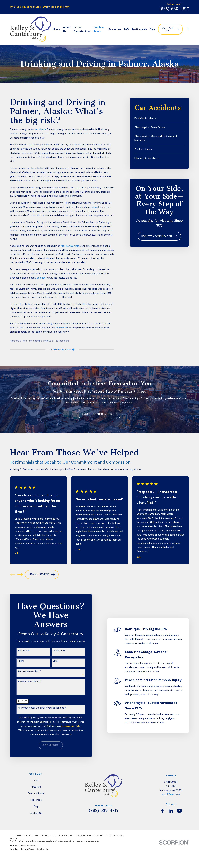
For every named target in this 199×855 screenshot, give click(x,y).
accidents (40, 129)
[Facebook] (162, 811)
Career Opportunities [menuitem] (82, 29)
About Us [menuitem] (66, 29)
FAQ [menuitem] (126, 29)
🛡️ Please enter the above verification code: (42, 707)
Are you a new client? (29, 671)
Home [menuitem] (56, 29)
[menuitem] (159, 118)
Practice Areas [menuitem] (99, 29)
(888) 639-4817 (174, 9)
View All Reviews (39, 574)
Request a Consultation (156, 236)
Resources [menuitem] (114, 29)
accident (94, 207)
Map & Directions (171, 794)
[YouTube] (179, 811)
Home (36, 780)
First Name (24, 650)
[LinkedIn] (171, 811)
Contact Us (167, 29)
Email (55, 660)
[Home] (30, 29)
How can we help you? (30, 681)
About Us (36, 786)
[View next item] (20, 574)
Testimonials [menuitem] (139, 29)
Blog (36, 806)
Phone (21, 660)
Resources (36, 799)
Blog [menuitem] (152, 29)
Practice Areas (36, 793)
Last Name (59, 650)
